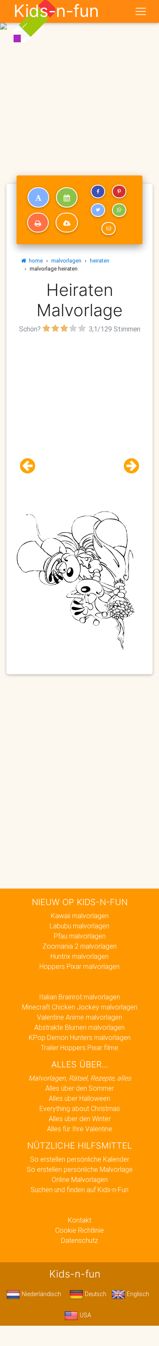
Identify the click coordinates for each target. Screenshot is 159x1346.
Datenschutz (79, 1240)
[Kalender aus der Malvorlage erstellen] (67, 197)
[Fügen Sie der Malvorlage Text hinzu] (38, 197)
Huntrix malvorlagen (79, 956)
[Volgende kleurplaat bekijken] (128, 466)
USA (84, 1315)
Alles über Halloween (79, 1098)
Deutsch (94, 1294)
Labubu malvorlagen (79, 926)
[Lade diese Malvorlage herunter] (67, 223)
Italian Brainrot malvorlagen (79, 997)
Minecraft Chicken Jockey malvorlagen (79, 1007)
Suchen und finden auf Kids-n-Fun (79, 1189)
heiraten (99, 260)
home (34, 260)
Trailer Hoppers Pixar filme (79, 1047)
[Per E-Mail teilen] (108, 228)
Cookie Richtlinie (79, 1230)
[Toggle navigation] (140, 11)
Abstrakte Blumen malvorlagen (79, 1027)
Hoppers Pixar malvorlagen (79, 966)
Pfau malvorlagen (80, 936)
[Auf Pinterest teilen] (119, 191)
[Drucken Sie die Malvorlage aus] (38, 223)
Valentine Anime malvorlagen (79, 1017)
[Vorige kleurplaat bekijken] (31, 466)
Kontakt (79, 1220)
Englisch (137, 1294)
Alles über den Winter (80, 1118)
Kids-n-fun (56, 11)
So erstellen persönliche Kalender (79, 1159)
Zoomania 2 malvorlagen (79, 946)
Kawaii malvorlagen (80, 915)
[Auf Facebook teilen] (98, 191)
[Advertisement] (79, 82)
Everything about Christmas (79, 1108)
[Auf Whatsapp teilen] (119, 210)
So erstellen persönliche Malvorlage (80, 1169)
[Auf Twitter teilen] (98, 210)
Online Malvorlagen (80, 1179)
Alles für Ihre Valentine (79, 1128)
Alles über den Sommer (79, 1088)
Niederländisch (40, 1294)
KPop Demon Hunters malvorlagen (80, 1037)
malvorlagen (66, 260)
